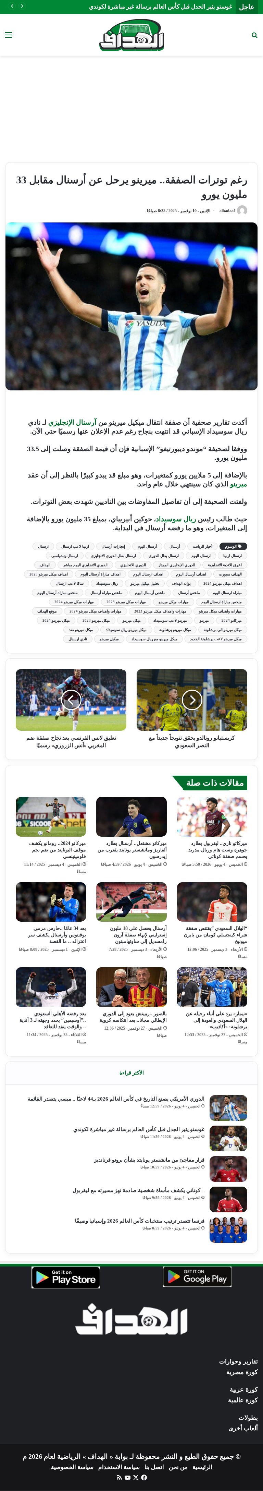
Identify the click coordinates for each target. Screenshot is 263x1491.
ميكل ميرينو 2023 (96, 620)
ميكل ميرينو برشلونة (175, 630)
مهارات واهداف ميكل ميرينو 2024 (96, 611)
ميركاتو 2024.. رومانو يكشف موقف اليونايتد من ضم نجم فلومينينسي (57, 850)
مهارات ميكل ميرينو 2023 (126, 602)
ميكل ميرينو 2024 (56, 620)
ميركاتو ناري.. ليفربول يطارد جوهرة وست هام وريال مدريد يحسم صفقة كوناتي (217, 850)
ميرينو (238, 484)
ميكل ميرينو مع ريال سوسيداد (154, 639)
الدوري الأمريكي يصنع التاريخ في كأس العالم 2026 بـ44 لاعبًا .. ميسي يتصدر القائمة (116, 1099)
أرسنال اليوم (147, 546)
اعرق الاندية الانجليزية (225, 565)
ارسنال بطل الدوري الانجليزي (113, 556)
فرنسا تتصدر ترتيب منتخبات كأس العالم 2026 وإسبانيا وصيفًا (139, 1221)
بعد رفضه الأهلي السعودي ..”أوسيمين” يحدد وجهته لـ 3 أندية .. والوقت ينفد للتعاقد (53, 1020)
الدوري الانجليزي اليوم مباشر (85, 565)
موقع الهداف (47, 611)
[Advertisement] (131, 104)
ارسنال (43, 546)
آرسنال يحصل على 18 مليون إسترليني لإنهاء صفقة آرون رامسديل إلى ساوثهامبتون (138, 935)
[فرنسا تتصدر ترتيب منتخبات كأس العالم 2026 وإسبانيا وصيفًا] (228, 1230)
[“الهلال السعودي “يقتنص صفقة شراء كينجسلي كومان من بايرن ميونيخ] (212, 902)
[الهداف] (131, 35)
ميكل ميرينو (132, 620)
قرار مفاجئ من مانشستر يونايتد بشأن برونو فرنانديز (149, 1160)
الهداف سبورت (230, 574)
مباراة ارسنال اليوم (227, 593)
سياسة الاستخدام (119, 1467)
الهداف (45, 565)
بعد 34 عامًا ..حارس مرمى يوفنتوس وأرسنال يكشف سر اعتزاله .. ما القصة (57, 935)
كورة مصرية (242, 1372)
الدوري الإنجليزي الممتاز (177, 565)
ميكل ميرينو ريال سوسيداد (126, 630)
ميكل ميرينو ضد (81, 630)
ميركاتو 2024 (232, 620)
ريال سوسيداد (177, 519)
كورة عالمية (243, 1400)
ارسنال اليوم (201, 556)
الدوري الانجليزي (133, 565)
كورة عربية (244, 1389)
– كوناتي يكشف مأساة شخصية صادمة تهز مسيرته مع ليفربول (138, 1190)
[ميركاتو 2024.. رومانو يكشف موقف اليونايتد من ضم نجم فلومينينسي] (51, 816)
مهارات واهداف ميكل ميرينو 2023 (160, 611)
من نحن (178, 1467)
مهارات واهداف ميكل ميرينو (220, 611)
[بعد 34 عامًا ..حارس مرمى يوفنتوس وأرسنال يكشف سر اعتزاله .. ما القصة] (51, 902)
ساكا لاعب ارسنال (70, 583)
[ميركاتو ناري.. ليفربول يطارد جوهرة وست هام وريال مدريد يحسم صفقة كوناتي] (212, 817)
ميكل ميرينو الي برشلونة (223, 630)
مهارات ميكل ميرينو (174, 602)
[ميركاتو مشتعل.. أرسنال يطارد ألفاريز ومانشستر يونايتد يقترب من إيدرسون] (131, 817)
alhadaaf (227, 210)
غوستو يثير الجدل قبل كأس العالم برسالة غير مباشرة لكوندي (160, 6)
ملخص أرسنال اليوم (150, 593)
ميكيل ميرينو (109, 639)
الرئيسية (202, 1467)
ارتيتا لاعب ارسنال (75, 546)
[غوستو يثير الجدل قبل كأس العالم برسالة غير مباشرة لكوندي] (228, 1138)
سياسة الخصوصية (72, 1467)
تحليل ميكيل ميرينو (144, 583)
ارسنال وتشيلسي (64, 556)
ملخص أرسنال (189, 593)
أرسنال (175, 546)
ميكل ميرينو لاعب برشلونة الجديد (216, 639)
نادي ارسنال (77, 639)
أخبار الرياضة (202, 546)
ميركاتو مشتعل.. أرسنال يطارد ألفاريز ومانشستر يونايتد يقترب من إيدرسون (132, 850)
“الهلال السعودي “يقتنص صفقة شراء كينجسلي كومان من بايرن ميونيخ (215, 935)
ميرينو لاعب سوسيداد (170, 620)
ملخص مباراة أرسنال (106, 593)
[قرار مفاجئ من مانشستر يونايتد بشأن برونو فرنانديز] (228, 1169)
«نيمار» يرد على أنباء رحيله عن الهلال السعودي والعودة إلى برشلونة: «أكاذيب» (216, 1020)
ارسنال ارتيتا (232, 556)
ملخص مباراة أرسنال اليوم (57, 593)
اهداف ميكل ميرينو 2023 (48, 574)
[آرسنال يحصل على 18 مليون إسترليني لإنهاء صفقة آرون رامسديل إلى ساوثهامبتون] (131, 902)
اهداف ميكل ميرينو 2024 (222, 583)
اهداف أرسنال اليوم (191, 574)
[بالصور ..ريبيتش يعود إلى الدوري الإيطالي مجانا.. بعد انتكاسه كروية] (131, 987)
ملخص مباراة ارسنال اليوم (221, 602)
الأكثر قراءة (132, 1073)
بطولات (248, 1417)
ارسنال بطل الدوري (164, 556)
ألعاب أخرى (243, 1428)
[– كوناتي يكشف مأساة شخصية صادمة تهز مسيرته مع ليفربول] (228, 1199)
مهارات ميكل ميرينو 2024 (74, 602)
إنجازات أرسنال (113, 546)
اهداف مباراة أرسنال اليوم (100, 574)
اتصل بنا (154, 1467)
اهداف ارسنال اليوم (148, 574)
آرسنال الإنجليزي (72, 422)
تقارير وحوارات (238, 1361)
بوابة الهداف (181, 583)
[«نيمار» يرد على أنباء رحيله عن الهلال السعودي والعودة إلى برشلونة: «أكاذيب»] (212, 987)
